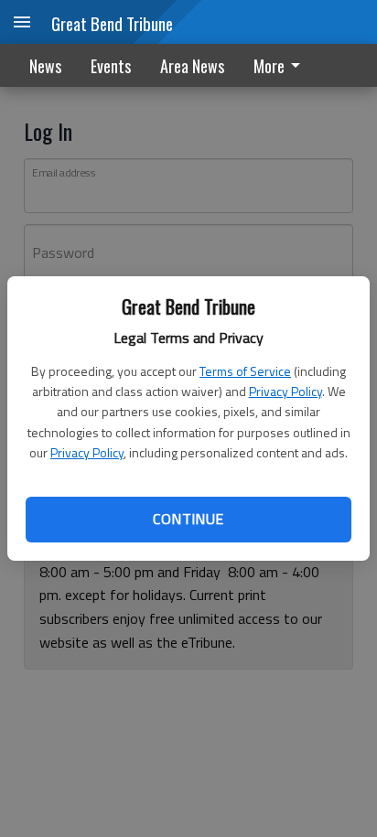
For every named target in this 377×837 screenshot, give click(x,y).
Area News (192, 66)
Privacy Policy (285, 391)
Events (111, 66)
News (45, 66)
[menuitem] (282, 65)
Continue (188, 519)
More (269, 66)
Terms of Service (245, 371)
